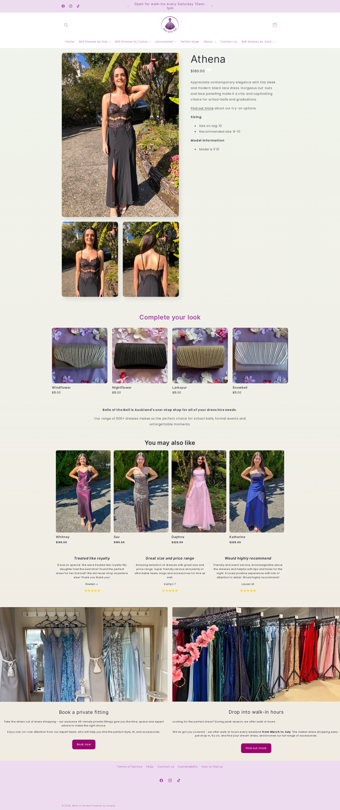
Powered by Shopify (103, 805)
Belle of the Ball (81, 805)
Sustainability (188, 767)
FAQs (150, 767)
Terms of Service (129, 767)
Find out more (202, 108)
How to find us (212, 767)
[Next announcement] (212, 6)
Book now (84, 744)
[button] (66, 25)
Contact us (166, 767)
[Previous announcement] (128, 6)
